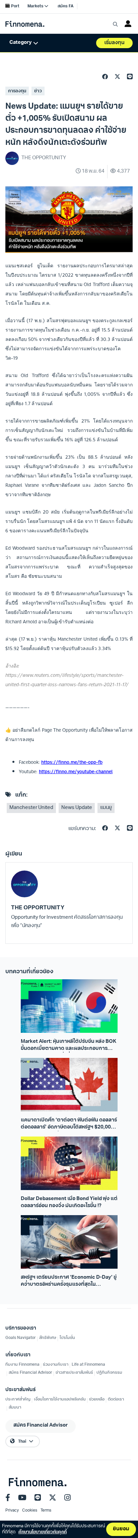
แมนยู (106, 807)
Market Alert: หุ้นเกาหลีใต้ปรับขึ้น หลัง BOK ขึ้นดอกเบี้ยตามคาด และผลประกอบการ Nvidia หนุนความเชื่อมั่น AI (68, 1046)
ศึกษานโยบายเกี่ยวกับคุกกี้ (42, 1532)
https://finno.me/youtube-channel (76, 771)
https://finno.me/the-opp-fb (71, 762)
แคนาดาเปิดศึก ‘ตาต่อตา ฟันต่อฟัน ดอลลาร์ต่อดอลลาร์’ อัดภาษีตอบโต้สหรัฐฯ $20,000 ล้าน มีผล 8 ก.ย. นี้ (69, 1124)
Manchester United (31, 807)
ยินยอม (121, 1529)
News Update (76, 807)
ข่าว (38, 91)
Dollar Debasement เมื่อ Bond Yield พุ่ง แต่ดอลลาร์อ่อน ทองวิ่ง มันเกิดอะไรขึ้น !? (69, 1202)
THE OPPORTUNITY (37, 908)
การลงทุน (17, 91)
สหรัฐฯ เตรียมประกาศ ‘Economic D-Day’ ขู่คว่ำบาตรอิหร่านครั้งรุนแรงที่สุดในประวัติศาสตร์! (69, 1281)
